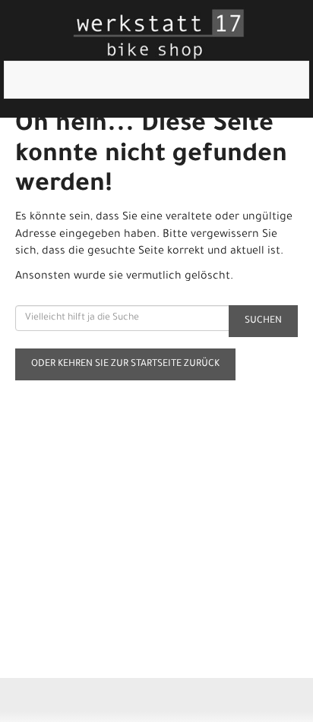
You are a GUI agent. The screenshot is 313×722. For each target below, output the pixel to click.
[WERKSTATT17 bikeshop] (159, 34)
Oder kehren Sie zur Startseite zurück (125, 364)
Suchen (263, 321)
